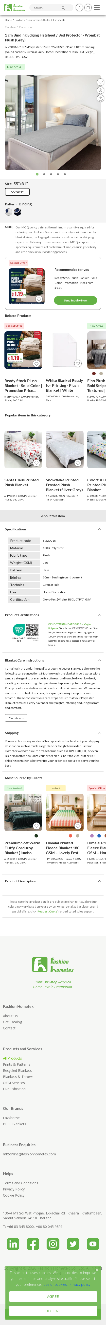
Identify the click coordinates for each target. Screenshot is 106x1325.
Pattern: (18, 203)
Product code (20, 540)
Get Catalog (12, 1022)
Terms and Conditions (20, 1183)
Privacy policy (80, 1284)
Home (8, 19)
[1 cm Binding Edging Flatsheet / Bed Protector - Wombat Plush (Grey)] (17, 212)
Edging (15, 577)
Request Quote (47, 911)
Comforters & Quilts (39, 19)
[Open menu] (96, 6)
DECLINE (53, 1310)
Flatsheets (59, 19)
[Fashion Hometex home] (14, 7)
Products (20, 19)
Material (16, 548)
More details (16, 717)
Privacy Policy (14, 1189)
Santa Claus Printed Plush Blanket (21, 482)
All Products (12, 1058)
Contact (9, 1028)
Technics (17, 585)
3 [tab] (51, 174)
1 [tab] (37, 174)
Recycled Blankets (17, 1070)
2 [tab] (44, 174)
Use (13, 592)
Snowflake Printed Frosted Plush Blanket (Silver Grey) (64, 484)
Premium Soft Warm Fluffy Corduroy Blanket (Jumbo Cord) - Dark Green (22, 847)
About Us (10, 1015)
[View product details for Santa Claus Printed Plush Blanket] (23, 449)
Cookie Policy (13, 1195)
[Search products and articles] (63, 8)
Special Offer (18, 262)
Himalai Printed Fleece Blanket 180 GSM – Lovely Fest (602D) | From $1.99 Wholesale (63, 847)
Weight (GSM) (21, 563)
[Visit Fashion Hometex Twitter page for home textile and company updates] (73, 1242)
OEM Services (14, 1082)
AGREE (53, 1296)
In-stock (56, 788)
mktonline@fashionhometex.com (29, 1154)
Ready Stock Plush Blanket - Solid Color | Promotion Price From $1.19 (75, 282)
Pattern (16, 570)
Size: (16, 183)
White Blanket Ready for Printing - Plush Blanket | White (64, 385)
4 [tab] (57, 174)
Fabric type (18, 555)
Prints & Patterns (16, 1064)
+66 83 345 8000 (20, 1226)
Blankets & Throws (18, 1076)
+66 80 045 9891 (49, 1226)
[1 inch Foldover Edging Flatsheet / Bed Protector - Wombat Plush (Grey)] (9, 212)
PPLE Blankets (14, 1124)
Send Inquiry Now (75, 300)
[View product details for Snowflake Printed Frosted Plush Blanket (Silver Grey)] (65, 449)
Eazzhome (11, 1117)
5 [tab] (64, 174)
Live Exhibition (14, 1089)
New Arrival (14, 66)
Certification (20, 599)
